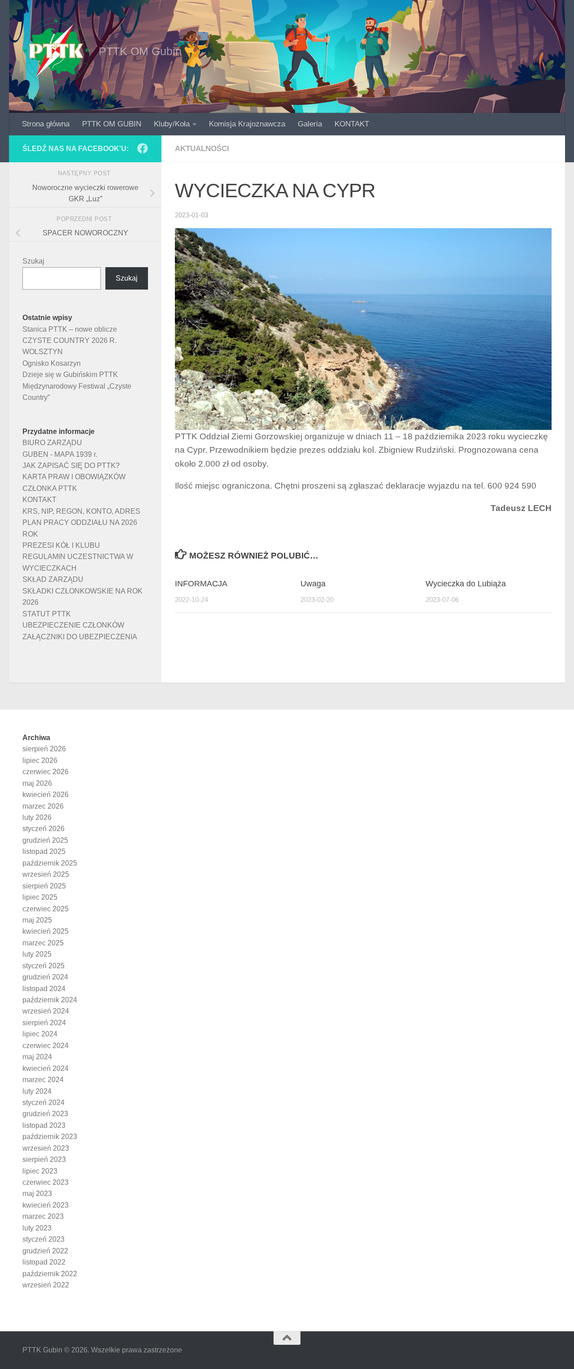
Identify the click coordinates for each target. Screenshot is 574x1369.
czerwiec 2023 (45, 1182)
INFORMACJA (201, 583)
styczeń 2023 (43, 1239)
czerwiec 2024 (45, 1045)
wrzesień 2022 (45, 1285)
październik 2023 (49, 1136)
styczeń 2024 (43, 1102)
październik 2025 (49, 863)
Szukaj (33, 261)
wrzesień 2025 (45, 874)
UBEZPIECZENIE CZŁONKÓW (73, 625)
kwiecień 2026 (45, 794)
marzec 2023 (43, 1216)
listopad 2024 (43, 988)
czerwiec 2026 (45, 771)
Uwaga (313, 583)
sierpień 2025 (44, 886)
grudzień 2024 (45, 977)
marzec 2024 (43, 1079)
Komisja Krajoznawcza (247, 124)
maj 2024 (37, 1057)
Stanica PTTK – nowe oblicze (69, 329)
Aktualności (202, 148)
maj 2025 (37, 920)
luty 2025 (37, 954)
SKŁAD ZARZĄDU (52, 579)
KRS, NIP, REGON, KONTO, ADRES (81, 511)
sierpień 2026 (44, 749)
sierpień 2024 (44, 1023)
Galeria (310, 124)
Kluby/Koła (172, 124)
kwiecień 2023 (45, 1205)
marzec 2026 (43, 806)
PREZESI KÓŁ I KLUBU (61, 545)
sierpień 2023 (44, 1159)
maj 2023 (37, 1193)
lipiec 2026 (39, 760)
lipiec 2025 (39, 897)
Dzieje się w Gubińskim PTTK (70, 374)
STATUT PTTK (46, 614)
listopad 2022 (43, 1262)
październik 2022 (49, 1274)
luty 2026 (37, 817)
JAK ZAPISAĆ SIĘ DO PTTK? (71, 465)
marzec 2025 (43, 943)
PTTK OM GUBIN (111, 124)
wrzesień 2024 (45, 1011)
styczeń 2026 (43, 828)
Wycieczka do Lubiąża (466, 583)
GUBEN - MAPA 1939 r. (59, 454)
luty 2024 (37, 1091)
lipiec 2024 (39, 1034)
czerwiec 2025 (45, 909)
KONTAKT (352, 124)
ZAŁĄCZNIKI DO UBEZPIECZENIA (79, 637)
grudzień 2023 (45, 1114)
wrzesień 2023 (45, 1148)
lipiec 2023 (39, 1171)
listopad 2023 (43, 1125)
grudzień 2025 (45, 840)
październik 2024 (49, 1000)
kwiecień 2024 (45, 1068)
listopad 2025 (43, 851)
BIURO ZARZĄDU (52, 442)
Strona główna (46, 124)
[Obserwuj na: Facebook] (142, 148)
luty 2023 (37, 1228)
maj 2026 (37, 783)
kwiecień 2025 (45, 931)
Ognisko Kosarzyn (51, 363)
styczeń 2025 (43, 966)
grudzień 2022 (45, 1251)
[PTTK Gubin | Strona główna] (56, 51)
